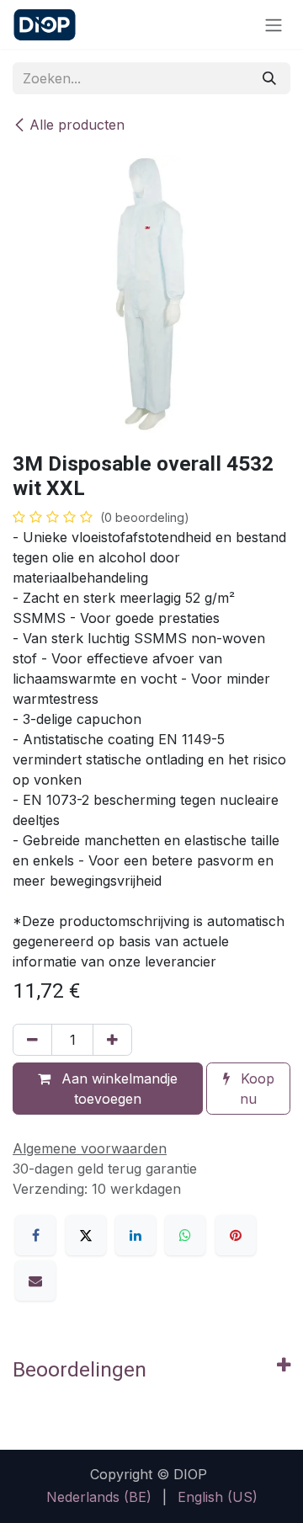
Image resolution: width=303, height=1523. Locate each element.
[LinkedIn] (135, 1235)
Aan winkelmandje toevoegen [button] (117, 1088)
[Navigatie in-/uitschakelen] (273, 24)
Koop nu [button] (255, 1088)
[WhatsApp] (185, 1235)
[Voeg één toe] (112, 1040)
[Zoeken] (269, 78)
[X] (86, 1235)
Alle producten (77, 124)
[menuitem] (99, 1497)
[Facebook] (35, 1235)
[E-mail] (35, 1280)
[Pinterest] (235, 1235)
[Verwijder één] (32, 1040)
